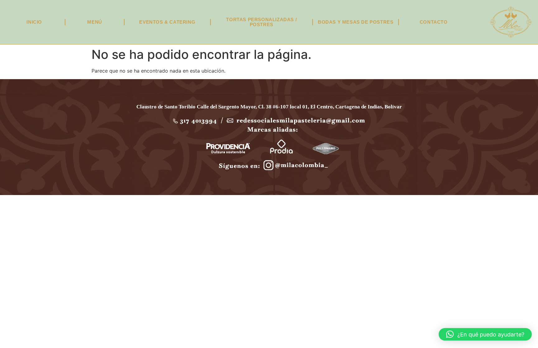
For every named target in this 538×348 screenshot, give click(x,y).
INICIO (34, 22)
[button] (485, 334)
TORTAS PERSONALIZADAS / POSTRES (261, 22)
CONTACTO (434, 22)
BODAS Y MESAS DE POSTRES (355, 22)
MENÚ (94, 22)
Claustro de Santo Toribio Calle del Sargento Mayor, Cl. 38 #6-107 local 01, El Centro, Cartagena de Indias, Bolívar (269, 107)
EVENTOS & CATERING (167, 22)
